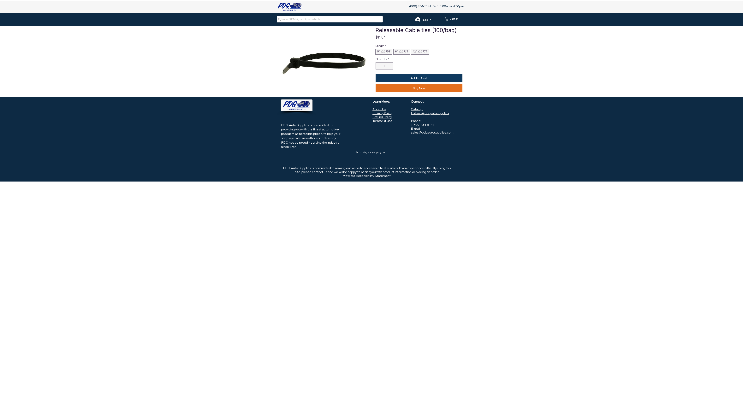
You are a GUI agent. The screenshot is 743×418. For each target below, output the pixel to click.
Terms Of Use (382, 121)
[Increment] (390, 66)
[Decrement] (378, 66)
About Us (379, 109)
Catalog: (417, 109)
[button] (454, 19)
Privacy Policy (382, 113)
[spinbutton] (384, 66)
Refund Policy (382, 117)
